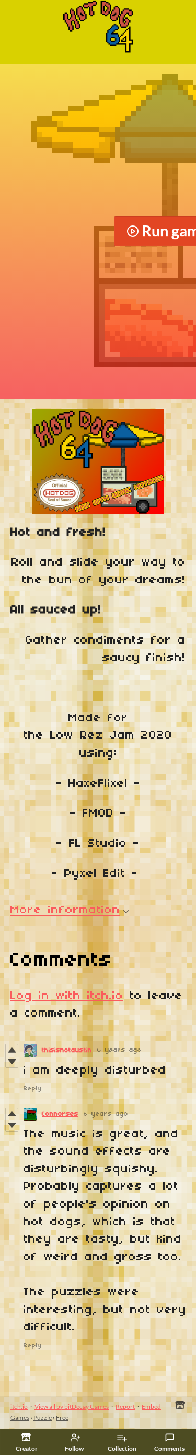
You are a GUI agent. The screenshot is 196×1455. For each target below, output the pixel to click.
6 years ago (119, 1050)
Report (125, 1407)
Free (62, 1418)
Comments (169, 1448)
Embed (151, 1407)
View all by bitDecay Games (71, 1407)
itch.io (19, 1407)
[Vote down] (12, 1061)
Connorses (60, 1114)
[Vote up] (12, 1050)
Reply (33, 1088)
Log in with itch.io (66, 996)
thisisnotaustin (67, 1050)
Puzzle (42, 1418)
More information (65, 910)
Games (19, 1418)
